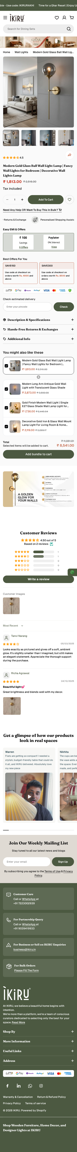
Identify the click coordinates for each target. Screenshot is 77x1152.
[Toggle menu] (5, 17)
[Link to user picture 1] (12, 706)
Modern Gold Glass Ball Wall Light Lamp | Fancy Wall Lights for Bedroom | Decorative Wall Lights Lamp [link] (46, 362)
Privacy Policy (12, 1103)
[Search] (69, 29)
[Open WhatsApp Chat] (72, 572)
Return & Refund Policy (51, 1097)
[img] (11, 644)
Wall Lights (21, 52)
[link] (15, 366)
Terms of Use (52, 871)
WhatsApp (29, 899)
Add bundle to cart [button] (38, 454)
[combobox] (38, 28)
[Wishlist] (57, 17)
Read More (18, 1022)
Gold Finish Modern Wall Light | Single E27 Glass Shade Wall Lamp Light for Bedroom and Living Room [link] (45, 404)
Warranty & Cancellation (18, 1097)
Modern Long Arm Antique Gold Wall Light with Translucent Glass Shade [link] (44, 385)
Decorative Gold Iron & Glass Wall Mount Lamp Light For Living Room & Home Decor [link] (46, 423)
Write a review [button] (39, 579)
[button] (11, 157)
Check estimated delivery (19, 299)
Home (6, 52)
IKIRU (16, 1110)
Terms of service (35, 1103)
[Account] (64, 17)
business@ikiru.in (24, 949)
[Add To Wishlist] (69, 199)
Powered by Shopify (33, 1110)
